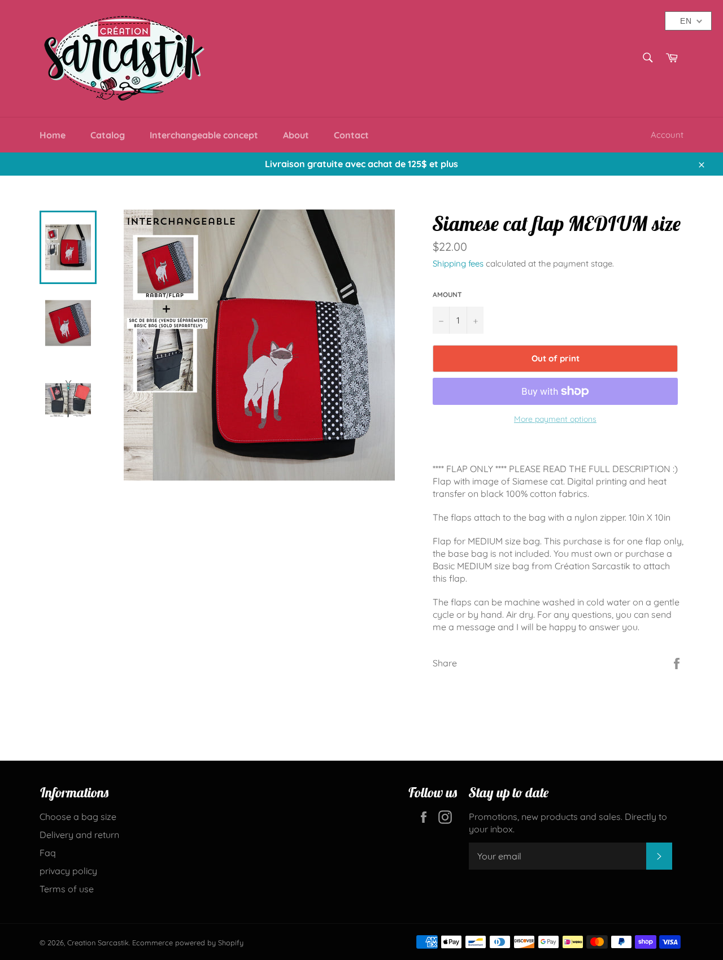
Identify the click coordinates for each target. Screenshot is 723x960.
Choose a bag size (78, 816)
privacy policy (68, 870)
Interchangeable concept (204, 135)
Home (53, 135)
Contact (351, 135)
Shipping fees (458, 263)
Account (667, 134)
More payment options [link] (555, 419)
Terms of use (67, 888)
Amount (447, 294)
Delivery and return (79, 834)
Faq (48, 852)
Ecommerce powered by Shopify (187, 942)
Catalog (107, 135)
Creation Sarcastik (98, 942)
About (296, 135)
